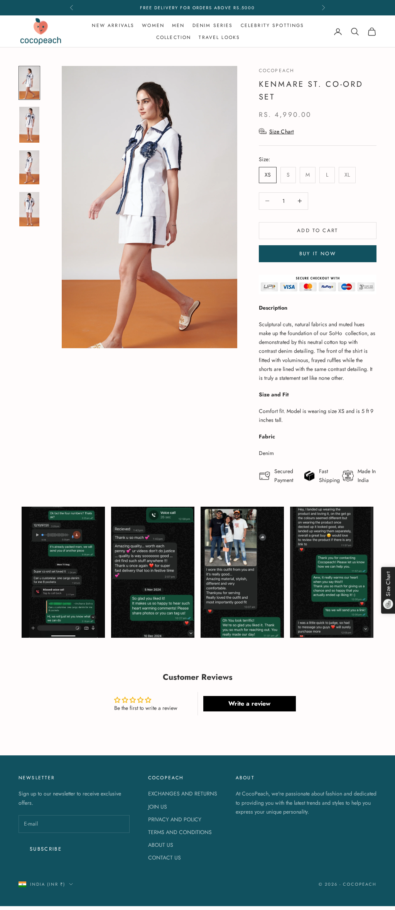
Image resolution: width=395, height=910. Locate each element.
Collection (173, 37)
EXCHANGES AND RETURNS (182, 793)
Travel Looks (219, 37)
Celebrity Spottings (272, 25)
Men (178, 25)
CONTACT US (164, 857)
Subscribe (46, 849)
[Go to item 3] (29, 167)
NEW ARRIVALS (113, 25)
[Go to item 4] (29, 209)
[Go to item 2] (29, 124)
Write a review (249, 703)
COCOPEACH (276, 70)
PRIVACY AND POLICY (174, 819)
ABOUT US (160, 845)
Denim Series (212, 25)
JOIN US (157, 807)
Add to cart (317, 230)
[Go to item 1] (29, 83)
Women (153, 25)
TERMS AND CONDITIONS (180, 832)
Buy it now (317, 253)
